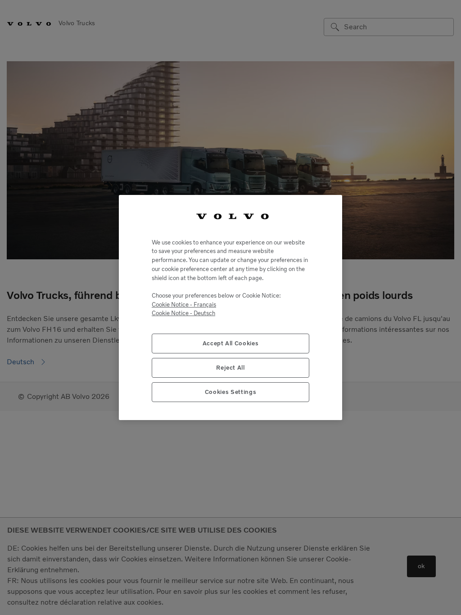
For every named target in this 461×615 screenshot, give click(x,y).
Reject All (230, 367)
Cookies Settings (231, 392)
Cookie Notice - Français (184, 304)
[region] (230, 307)
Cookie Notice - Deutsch (183, 313)
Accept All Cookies (231, 343)
